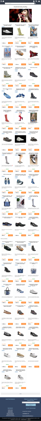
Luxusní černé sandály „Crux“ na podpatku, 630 (20, 306)
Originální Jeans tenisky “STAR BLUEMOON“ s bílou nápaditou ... (20, 68)
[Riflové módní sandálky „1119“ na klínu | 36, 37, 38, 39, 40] (7, 53)
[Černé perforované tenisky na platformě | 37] (7, 248)
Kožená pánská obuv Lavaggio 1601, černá (20, 217)
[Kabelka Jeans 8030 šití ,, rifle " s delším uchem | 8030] (7, 202)
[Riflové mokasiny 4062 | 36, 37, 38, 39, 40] (7, 181)
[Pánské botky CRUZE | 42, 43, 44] (33, 74)
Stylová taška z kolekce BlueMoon (34, 263)
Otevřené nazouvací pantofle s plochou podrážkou (20, 46)
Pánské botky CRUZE (33, 67)
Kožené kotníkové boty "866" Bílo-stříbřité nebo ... (7, 68)
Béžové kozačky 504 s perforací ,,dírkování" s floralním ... (20, 25)
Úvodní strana (10, 409)
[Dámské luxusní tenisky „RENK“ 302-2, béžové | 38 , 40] (20, 355)
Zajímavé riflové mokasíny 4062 (7, 89)
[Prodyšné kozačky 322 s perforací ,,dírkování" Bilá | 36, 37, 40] (33, 202)
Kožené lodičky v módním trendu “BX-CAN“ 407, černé (20, 327)
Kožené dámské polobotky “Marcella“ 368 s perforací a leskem (20, 370)
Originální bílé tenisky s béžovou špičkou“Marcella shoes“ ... (7, 370)
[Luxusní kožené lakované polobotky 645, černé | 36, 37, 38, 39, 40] (7, 269)
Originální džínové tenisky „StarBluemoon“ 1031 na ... (20, 89)
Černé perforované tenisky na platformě (7, 242)
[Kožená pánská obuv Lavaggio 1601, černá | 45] (20, 223)
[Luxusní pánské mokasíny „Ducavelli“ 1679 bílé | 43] (7, 31)
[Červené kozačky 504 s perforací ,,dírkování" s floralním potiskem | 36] (7, 118)
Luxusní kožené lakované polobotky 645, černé (7, 263)
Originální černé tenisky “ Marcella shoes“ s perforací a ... (33, 306)
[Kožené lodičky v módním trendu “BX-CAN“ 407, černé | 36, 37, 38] (20, 333)
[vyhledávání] (37, 1)
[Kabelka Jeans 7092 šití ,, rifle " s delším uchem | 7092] (20, 269)
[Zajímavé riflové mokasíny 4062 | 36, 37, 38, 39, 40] (7, 95)
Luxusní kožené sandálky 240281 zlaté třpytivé (7, 306)
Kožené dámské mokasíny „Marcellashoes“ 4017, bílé (7, 349)
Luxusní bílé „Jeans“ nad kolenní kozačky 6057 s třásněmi (20, 196)
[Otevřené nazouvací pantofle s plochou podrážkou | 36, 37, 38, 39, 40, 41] (20, 53)
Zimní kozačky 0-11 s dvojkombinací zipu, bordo (20, 110)
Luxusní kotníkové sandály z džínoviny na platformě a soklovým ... (34, 111)
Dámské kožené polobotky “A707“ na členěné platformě (20, 153)
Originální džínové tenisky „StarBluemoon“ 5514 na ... (20, 285)
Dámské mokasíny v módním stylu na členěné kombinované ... (20, 132)
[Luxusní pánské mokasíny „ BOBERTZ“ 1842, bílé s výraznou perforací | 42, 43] (33, 291)
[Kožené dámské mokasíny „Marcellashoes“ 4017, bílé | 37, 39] (7, 355)
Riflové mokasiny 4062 (7, 174)
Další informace (24, 419)
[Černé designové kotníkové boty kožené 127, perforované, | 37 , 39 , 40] (33, 95)
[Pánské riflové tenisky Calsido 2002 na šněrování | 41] (7, 224)
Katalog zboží (10, 411)
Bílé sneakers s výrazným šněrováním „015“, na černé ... (33, 153)
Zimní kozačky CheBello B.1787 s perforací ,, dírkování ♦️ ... (7, 153)
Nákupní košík (10, 412)
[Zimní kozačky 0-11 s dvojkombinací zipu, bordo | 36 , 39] (20, 117)
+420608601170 (25, 413)
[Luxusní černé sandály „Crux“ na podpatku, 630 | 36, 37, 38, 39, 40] (20, 312)
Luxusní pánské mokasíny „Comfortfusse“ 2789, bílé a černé (7, 132)
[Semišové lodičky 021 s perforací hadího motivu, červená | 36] (33, 53)
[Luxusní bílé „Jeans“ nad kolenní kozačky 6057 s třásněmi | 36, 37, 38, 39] (20, 203)
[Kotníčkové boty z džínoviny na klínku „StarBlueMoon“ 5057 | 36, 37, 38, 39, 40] (33, 182)
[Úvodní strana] (3, 1)
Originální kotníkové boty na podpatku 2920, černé (34, 242)
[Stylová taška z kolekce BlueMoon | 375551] (7, 291)
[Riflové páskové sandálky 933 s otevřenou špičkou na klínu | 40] (33, 31)
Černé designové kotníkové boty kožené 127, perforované (33, 89)
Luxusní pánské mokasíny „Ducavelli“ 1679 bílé (7, 25)
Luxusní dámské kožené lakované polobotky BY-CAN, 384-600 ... (34, 218)
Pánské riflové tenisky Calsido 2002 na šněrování (7, 217)
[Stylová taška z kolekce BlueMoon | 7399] (33, 269)
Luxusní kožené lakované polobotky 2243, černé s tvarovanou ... (33, 132)
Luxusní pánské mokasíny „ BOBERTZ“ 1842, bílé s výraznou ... (33, 285)
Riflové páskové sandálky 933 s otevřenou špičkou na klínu (33, 25)
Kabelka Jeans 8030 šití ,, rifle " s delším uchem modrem (7, 196)
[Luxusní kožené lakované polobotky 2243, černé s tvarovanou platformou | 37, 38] (33, 139)
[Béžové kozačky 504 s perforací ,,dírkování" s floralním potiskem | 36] (20, 31)
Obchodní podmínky (10, 413)
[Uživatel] (34, 1)
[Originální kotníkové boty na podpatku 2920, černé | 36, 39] (33, 248)
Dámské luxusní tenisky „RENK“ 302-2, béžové (20, 349)
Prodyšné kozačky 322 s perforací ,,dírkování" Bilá (33, 196)
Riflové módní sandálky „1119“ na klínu (7, 46)
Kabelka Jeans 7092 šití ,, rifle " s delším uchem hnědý (20, 263)
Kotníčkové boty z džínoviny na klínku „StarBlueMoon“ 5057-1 (34, 175)
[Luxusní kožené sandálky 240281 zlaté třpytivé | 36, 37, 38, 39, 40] (7, 312)
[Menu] (1, 1)
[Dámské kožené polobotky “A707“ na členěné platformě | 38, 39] (20, 160)
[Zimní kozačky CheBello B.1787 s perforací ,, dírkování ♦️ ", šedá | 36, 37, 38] (7, 160)
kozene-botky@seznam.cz (27, 415)
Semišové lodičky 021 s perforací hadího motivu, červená (33, 47)
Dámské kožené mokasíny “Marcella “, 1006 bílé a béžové (33, 349)
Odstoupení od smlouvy (10, 415)
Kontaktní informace (10, 414)
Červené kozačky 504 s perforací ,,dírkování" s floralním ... (7, 111)
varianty (10, 42)
